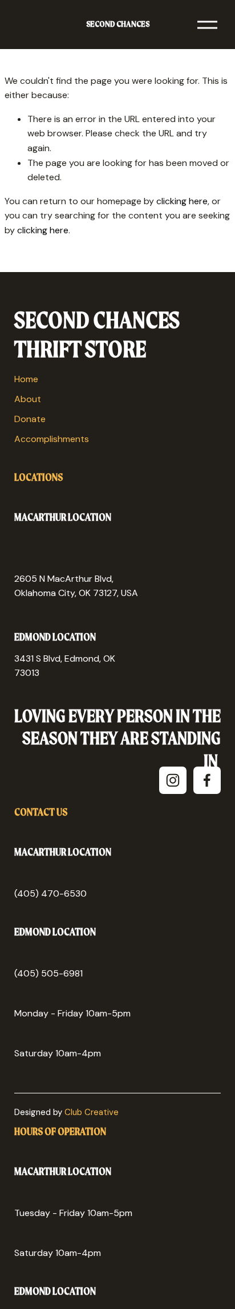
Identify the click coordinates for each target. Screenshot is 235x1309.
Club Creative (91, 1112)
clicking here (182, 201)
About (27, 399)
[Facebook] (207, 780)
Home (26, 379)
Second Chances (117, 24)
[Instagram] (173, 780)
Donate (30, 419)
